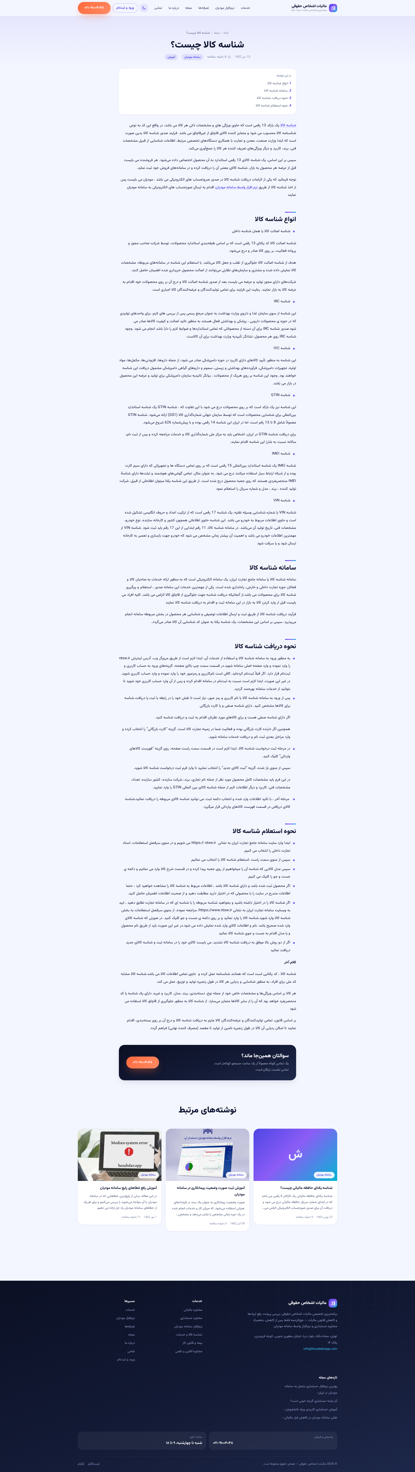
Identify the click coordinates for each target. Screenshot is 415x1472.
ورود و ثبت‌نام (125, 7)
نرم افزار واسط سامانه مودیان (236, 187)
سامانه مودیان (192, 57)
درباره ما (174, 8)
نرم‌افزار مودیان (224, 8)
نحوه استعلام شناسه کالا (272, 105)
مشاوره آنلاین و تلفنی (188, 1351)
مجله (188, 8)
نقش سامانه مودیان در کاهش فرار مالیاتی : (310, 1417)
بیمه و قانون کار (192, 1342)
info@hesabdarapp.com (320, 1349)
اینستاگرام (94, 1464)
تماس (158, 8)
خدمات (245, 8)
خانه (226, 33)
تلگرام (81, 1464)
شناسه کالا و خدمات (189, 1334)
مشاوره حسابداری (191, 1318)
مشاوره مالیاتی (193, 1309)
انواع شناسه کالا (277, 83)
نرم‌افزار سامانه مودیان (188, 1326)
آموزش (171, 57)
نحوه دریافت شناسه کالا (272, 98)
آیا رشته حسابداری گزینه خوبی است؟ (313, 1401)
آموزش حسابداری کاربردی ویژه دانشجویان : (310, 1409)
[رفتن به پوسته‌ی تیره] (144, 8)
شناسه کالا (288, 125)
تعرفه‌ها (203, 8)
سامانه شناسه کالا (276, 90)
